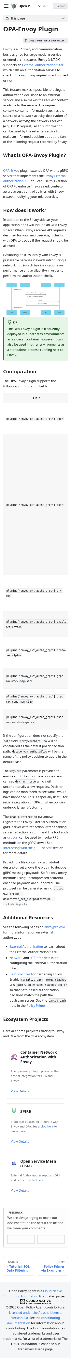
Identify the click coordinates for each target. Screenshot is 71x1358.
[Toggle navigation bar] (6, 6)
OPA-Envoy (11, 170)
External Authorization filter (43, 65)
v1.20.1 (43, 6)
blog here (46, 1126)
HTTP (34, 958)
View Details (20, 1091)
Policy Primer (36, 1005)
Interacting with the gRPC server (27, 848)
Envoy (7, 49)
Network (15, 958)
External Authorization (26, 946)
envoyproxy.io (54, 927)
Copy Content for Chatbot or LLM (46, 40)
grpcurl (12, 837)
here (40, 1180)
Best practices (19, 974)
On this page (15, 18)
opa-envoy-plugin (28, 1071)
